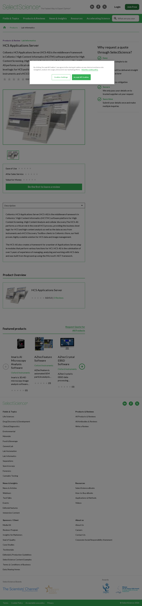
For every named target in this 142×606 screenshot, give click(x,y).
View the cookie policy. (89, 70)
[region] (72, 72)
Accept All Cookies (81, 77)
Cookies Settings (61, 77)
